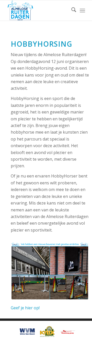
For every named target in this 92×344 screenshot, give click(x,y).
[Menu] (82, 10)
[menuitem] (71, 10)
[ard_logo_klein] (38, 10)
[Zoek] (71, 10)
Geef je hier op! (25, 308)
